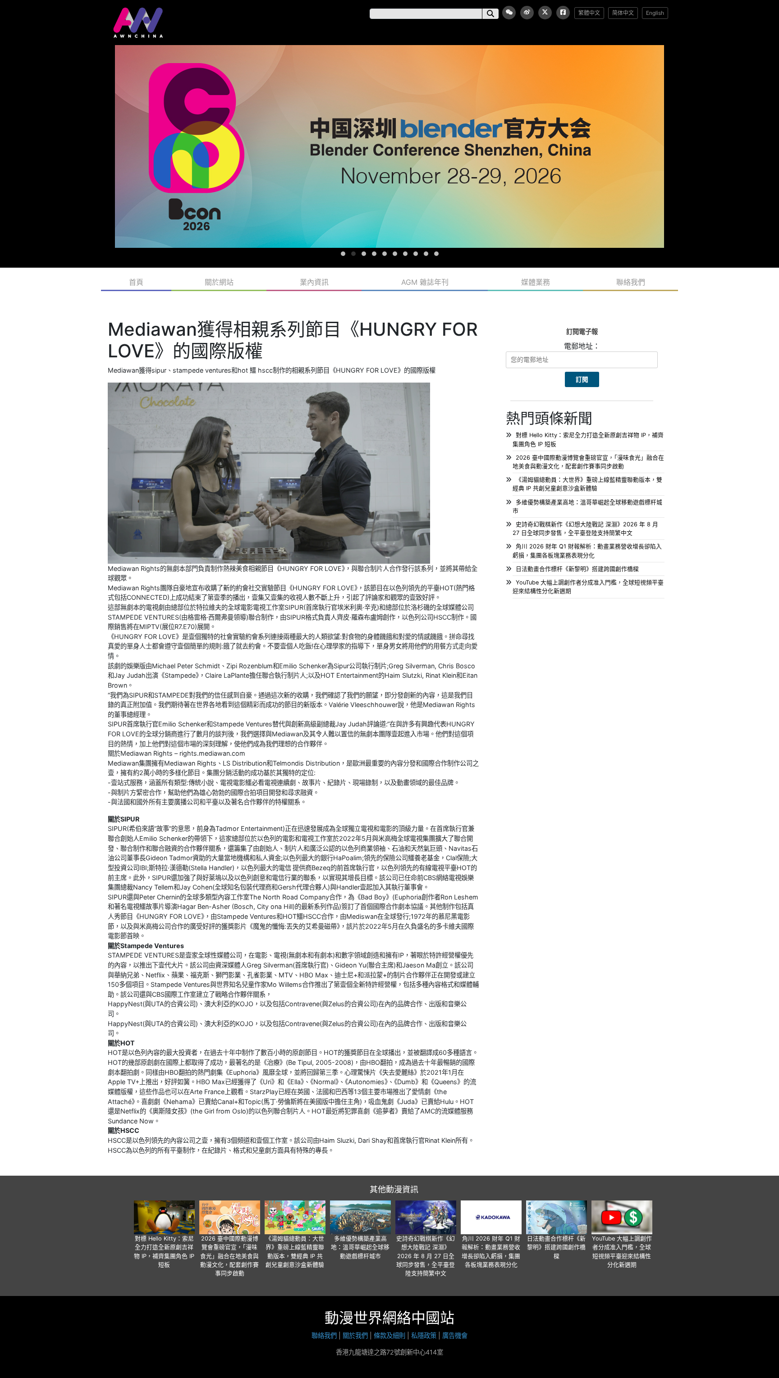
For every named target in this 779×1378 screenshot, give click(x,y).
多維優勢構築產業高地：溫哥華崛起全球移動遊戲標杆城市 (360, 1247)
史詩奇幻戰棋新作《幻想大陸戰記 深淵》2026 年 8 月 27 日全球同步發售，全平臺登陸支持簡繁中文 (425, 1256)
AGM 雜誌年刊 (425, 282)
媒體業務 (535, 282)
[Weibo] (527, 12)
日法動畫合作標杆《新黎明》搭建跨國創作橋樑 (577, 569)
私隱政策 (423, 1335)
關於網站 (219, 282)
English (655, 12)
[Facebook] (563, 12)
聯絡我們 (630, 282)
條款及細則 (389, 1335)
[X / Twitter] (545, 12)
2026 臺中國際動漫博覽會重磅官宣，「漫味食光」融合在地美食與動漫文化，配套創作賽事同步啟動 (229, 1256)
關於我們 (355, 1335)
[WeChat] (509, 12)
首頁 (136, 282)
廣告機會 (454, 1335)
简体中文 (623, 12)
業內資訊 (314, 282)
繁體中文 (589, 12)
